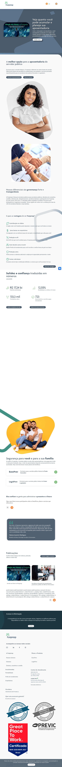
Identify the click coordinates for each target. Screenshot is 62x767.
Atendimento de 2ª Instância (12, 691)
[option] (31, 529)
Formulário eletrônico (36, 684)
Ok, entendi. (31, 764)
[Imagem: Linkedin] (13, 647)
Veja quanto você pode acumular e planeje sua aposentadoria (43, 24)
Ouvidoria (8, 689)
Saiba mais (37, 40)
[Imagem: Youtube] (7, 647)
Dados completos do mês (14, 307)
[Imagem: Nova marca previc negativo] (44, 729)
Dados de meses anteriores (37, 307)
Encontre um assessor (10, 698)
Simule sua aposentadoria (14, 77)
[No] (60, 763)
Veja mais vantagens (49, 266)
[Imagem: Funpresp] (9, 4)
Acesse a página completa (48, 556)
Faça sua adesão (28, 77)
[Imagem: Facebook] (19, 647)
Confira (31, 626)
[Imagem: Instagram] (25, 647)
